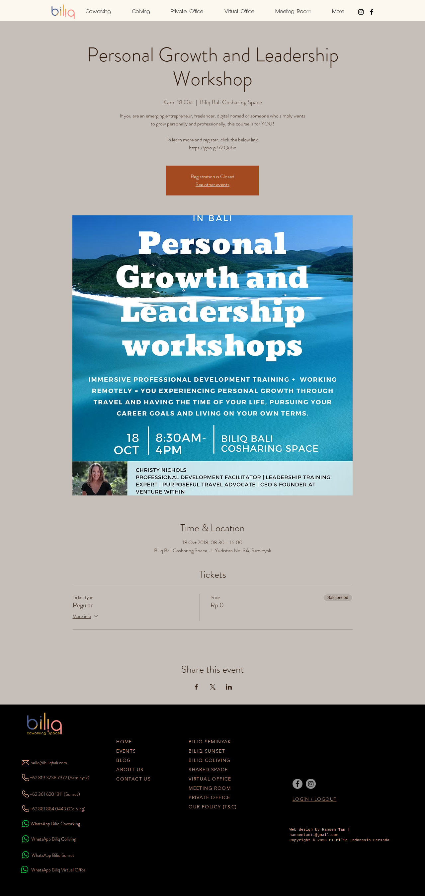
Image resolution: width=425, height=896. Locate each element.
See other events (212, 184)
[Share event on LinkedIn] (229, 687)
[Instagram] (311, 784)
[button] (338, 12)
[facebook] (371, 12)
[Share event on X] (213, 687)
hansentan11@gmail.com (314, 835)
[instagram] (361, 12)
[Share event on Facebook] (196, 687)
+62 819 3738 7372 (48, 777)
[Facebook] (297, 784)
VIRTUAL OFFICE (210, 779)
